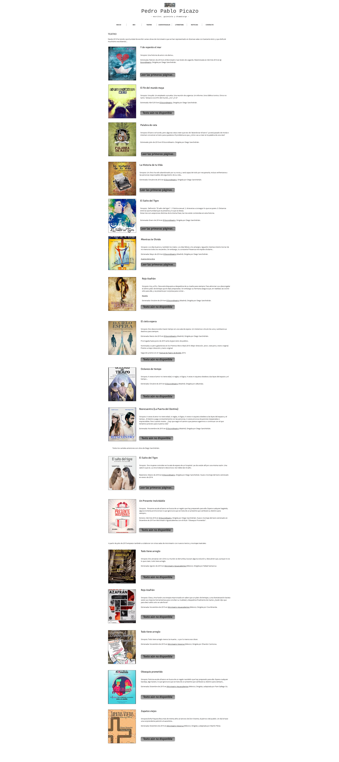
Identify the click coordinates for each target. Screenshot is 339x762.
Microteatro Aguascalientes (175, 566)
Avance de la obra (148, 259)
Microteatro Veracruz (176, 644)
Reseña (145, 296)
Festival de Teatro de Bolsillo (170, 353)
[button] (157, 113)
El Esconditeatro (166, 102)
